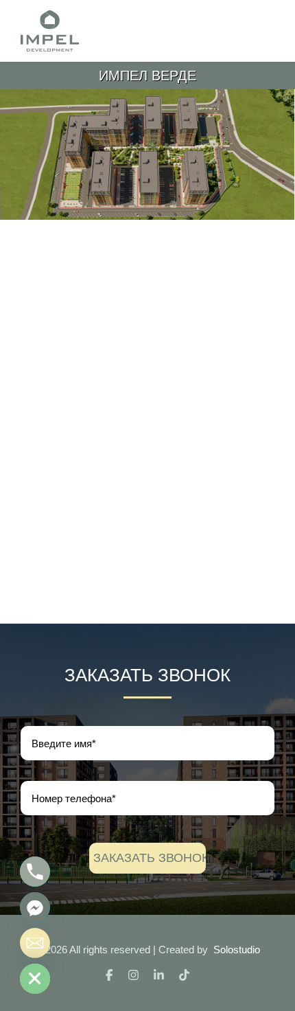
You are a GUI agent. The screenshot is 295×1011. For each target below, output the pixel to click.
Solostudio (236, 949)
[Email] (35, 943)
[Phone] (35, 871)
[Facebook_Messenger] (35, 907)
